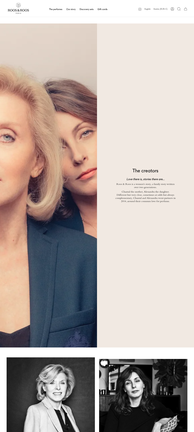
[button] (55, 9)
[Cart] (185, 8)
